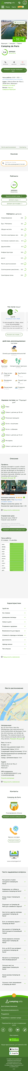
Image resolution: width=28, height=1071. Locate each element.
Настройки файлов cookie (14, 1063)
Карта (14, 7)
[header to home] (8, 2)
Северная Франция (9, 89)
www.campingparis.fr (14, 861)
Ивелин (10, 87)
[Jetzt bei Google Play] (14, 1053)
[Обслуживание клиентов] (19, 3)
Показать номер (14, 840)
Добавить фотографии (14, 203)
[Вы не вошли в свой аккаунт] (25, 3)
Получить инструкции (7, 778)
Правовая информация (14, 1060)
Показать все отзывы (13, 334)
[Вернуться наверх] (14, 995)
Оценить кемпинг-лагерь (13, 196)
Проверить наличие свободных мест (13, 70)
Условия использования (14, 1059)
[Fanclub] (21, 7)
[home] (14, 1001)
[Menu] (2, 6)
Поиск (8, 7)
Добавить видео (14, 200)
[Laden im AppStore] (14, 1049)
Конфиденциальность (14, 1062)
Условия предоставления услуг (14, 1065)
